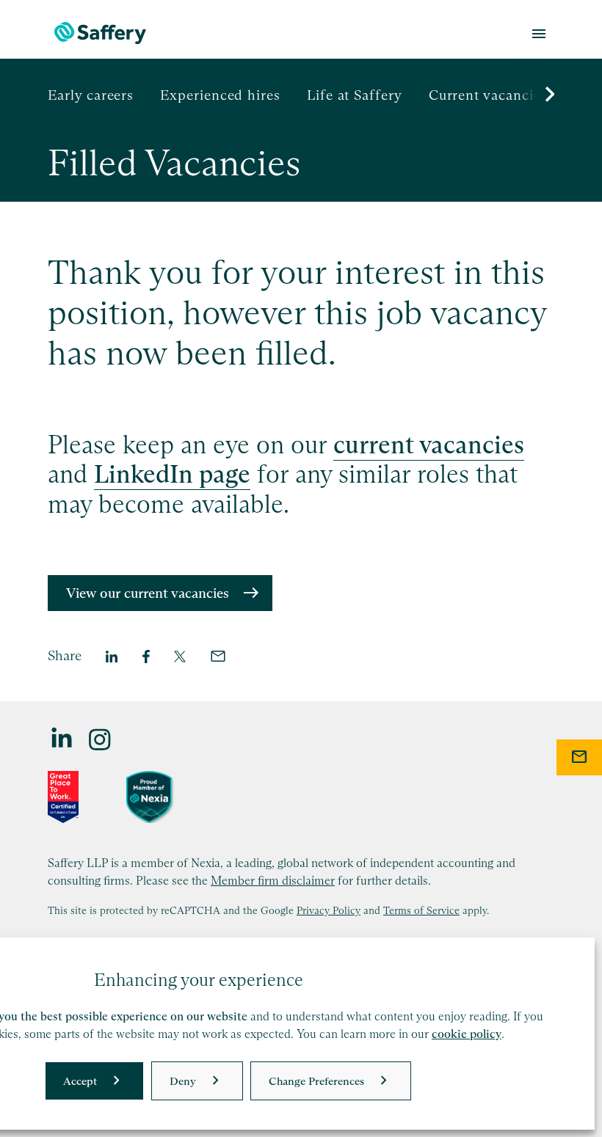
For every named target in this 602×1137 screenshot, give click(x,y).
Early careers (91, 95)
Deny (183, 1081)
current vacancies (428, 444)
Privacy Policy (328, 910)
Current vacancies (488, 95)
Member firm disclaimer (273, 880)
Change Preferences (316, 1081)
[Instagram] (100, 738)
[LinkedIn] (62, 738)
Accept (80, 1081)
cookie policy (466, 1034)
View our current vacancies (147, 593)
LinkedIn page (172, 473)
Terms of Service (421, 910)
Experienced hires (220, 95)
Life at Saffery (354, 95)
